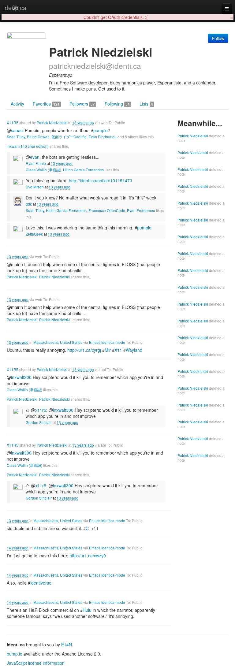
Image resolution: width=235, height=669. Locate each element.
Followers (82, 104)
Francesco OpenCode (106, 210)
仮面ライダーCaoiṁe (69, 136)
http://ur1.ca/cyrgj (84, 350)
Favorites (46, 104)
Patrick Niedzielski (52, 122)
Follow (218, 38)
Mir (108, 350)
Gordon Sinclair (39, 422)
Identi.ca (14, 7)
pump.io (14, 654)
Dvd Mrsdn (35, 186)
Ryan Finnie (36, 163)
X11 (118, 350)
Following (117, 104)
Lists (146, 104)
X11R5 (12, 122)
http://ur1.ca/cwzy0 (87, 555)
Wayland (134, 350)
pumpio (100, 130)
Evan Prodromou (102, 136)
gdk (29, 203)
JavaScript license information (36, 663)
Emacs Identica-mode (107, 342)
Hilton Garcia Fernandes (83, 169)
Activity (17, 104)
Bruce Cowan (38, 136)
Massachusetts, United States (57, 342)
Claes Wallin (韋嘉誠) (43, 169)
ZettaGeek (34, 233)
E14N (66, 644)
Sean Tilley (16, 136)
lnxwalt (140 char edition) (28, 146)
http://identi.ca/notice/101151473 (100, 180)
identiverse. (41, 583)
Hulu (87, 610)
